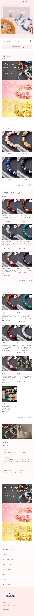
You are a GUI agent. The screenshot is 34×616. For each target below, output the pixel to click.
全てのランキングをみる (24, 417)
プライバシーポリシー (8, 602)
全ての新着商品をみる (24, 280)
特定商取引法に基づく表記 (9, 605)
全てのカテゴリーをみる (24, 185)
